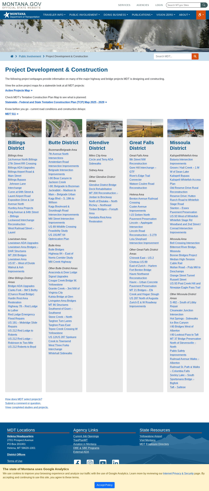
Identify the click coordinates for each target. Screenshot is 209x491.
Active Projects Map (17, 90)
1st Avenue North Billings (22, 159)
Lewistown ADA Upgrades (23, 243)
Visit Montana (147, 440)
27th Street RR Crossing (22, 163)
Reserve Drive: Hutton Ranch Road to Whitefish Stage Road (184, 200)
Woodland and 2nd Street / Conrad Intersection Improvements (185, 228)
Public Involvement (30, 56)
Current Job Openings (86, 436)
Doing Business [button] (115, 14)
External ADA (81, 452)
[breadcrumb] (11, 56)
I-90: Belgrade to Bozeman (63, 186)
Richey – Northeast (100, 205)
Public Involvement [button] (83, 14)
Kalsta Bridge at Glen (60, 296)
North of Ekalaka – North (103, 201)
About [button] (183, 14)
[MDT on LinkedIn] (115, 463)
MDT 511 (10, 114)
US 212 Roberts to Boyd (22, 346)
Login (159, 5)
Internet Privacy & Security (178, 473)
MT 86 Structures (58, 304)
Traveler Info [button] (53, 14)
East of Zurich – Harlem (143, 265)
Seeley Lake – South (182, 375)
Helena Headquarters (20, 436)
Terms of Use (14, 461)
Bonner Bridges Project (183, 255)
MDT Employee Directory (154, 444)
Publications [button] (141, 14)
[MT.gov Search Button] (204, 5)
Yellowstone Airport (151, 436)
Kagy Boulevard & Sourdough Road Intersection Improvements (63, 210)
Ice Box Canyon (179, 322)
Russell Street (178, 279)
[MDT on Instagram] (90, 463)
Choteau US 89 (138, 262)
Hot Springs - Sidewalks (184, 318)
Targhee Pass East (59, 325)
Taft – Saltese (178, 387)
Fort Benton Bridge (140, 270)
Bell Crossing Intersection (185, 243)
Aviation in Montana (84, 444)
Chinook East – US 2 (141, 257)
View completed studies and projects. (26, 407)
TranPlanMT (80, 440)
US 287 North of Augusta (143, 298)
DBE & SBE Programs (86, 448)
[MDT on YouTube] (102, 463)
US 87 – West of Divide (21, 263)
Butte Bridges (56, 249)
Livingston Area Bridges (62, 300)
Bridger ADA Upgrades (21, 286)
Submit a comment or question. (23, 403)
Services (124, 5)
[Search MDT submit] (195, 56)
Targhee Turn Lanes (60, 321)
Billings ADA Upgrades (21, 167)
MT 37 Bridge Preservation (185, 338)
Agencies (143, 5)
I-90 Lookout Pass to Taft (184, 334)
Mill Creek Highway (59, 261)
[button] (201, 14)
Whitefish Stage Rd (181, 220)
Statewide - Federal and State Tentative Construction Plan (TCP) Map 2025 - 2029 (54, 102)
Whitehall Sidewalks (60, 353)
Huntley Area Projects (20, 208)
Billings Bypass (17, 179)
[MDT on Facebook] (77, 463)
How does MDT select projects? (23, 399)
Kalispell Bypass (179, 175)
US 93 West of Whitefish (184, 216)
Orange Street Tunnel (182, 275)
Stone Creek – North (60, 316)
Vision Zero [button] (164, 14)
